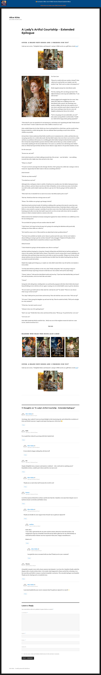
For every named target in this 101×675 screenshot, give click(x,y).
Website (24, 646)
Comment (25, 612)
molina (31, 524)
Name (23, 633)
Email (24, 640)
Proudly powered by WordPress (22, 668)
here (76, 46)
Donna (27, 492)
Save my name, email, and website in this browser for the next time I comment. (41, 654)
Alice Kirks (14, 17)
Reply (23, 424)
